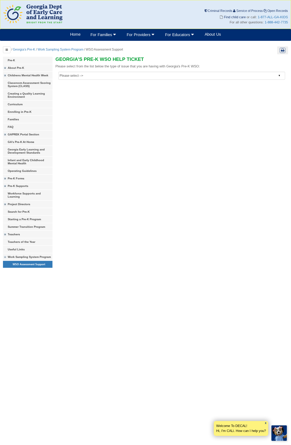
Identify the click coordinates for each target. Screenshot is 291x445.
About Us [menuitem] (213, 34)
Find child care (235, 17)
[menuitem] (103, 35)
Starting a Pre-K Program (24, 219)
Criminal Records (220, 10)
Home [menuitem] (75, 34)
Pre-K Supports (18, 186)
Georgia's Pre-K (24, 49)
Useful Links (16, 249)
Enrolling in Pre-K (19, 111)
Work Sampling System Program (60, 49)
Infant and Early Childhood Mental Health (26, 162)
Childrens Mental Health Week (28, 75)
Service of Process (249, 10)
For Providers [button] (139, 35)
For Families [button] (101, 35)
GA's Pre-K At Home (21, 142)
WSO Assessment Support (29, 264)
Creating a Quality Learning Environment (26, 95)
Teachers (14, 234)
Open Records (277, 10)
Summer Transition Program (26, 226)
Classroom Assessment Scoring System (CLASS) (29, 84)
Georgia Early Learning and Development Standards (26, 151)
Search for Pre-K (19, 211)
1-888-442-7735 (276, 22)
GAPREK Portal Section (23, 134)
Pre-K (11, 60)
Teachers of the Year (21, 241)
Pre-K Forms (16, 178)
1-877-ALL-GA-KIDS (273, 17)
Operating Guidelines (22, 170)
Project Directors (19, 204)
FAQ (10, 126)
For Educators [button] (178, 35)
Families (13, 119)
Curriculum (15, 104)
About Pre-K (16, 67)
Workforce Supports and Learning (24, 195)
